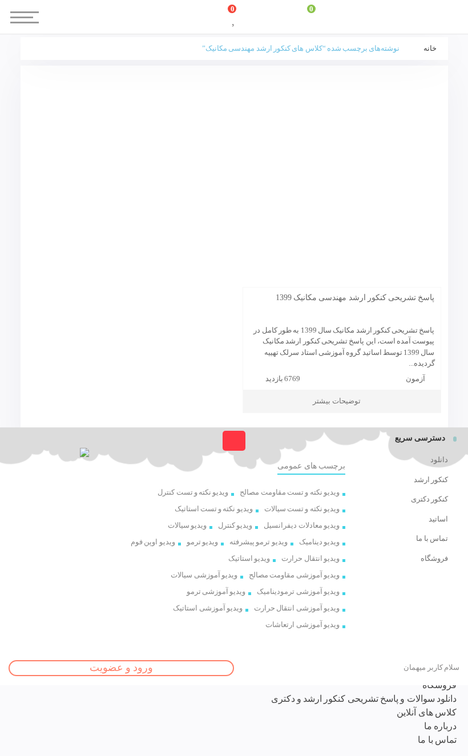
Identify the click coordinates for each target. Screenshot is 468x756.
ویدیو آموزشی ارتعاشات (302, 624)
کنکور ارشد (431, 479)
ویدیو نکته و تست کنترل (193, 492)
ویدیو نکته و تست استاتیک (214, 508)
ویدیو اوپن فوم (153, 541)
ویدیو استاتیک (249, 558)
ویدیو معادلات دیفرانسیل (302, 525)
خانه (430, 48)
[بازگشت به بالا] (234, 441)
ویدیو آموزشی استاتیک (208, 608)
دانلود (439, 459)
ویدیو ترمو (202, 541)
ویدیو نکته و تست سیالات (302, 508)
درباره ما (440, 726)
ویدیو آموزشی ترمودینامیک (298, 591)
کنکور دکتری (429, 499)
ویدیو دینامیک (319, 541)
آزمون (415, 378)
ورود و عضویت (122, 667)
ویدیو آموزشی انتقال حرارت (297, 608)
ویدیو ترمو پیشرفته (258, 541)
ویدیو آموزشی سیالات (204, 575)
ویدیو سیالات (187, 525)
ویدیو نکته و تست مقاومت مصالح (290, 492)
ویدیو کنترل (235, 525)
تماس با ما (432, 538)
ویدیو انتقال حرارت (310, 558)
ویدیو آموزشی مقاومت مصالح (294, 575)
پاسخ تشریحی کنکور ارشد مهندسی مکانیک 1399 (355, 297)
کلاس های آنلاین (427, 712)
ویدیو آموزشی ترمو (216, 591)
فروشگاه (434, 558)
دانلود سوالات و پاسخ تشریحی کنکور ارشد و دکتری (364, 699)
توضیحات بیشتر (336, 401)
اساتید (438, 519)
